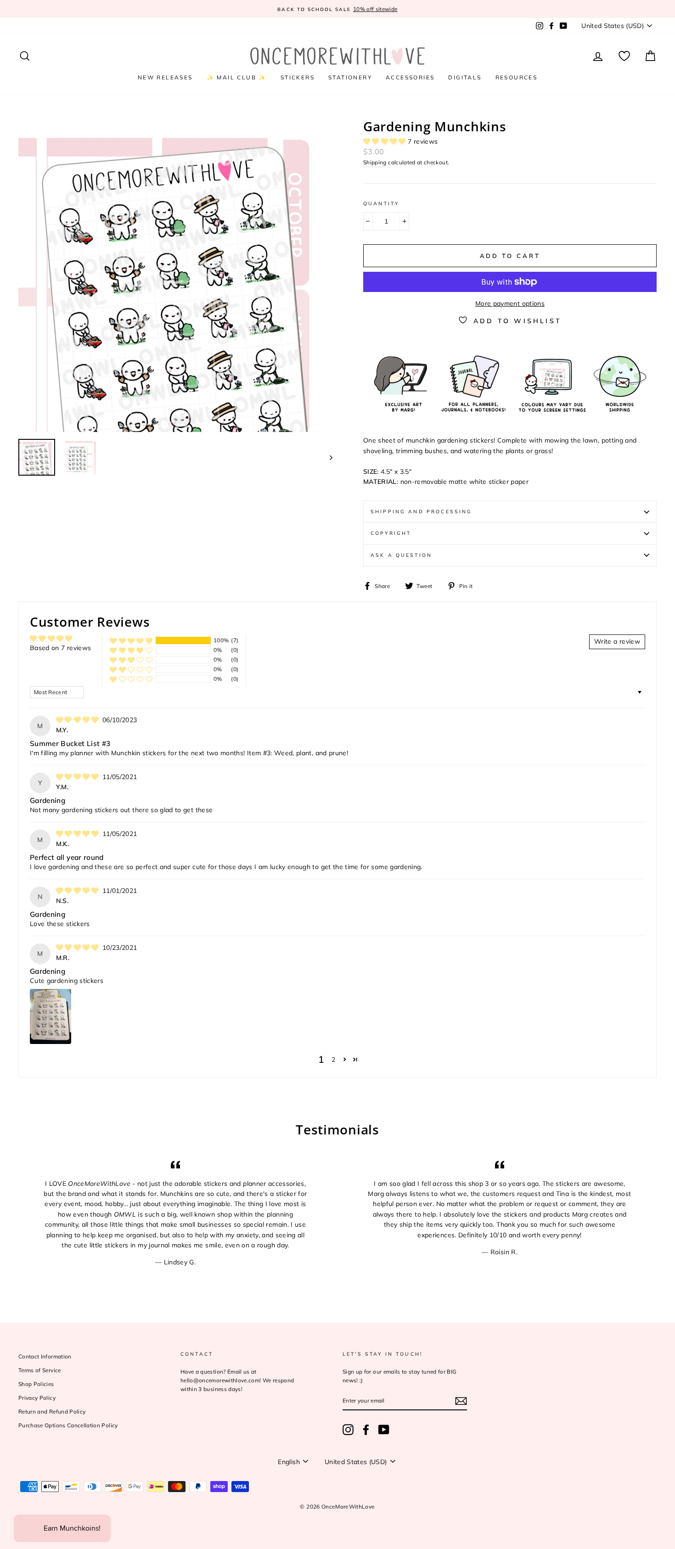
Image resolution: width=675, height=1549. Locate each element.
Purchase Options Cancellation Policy (68, 1425)
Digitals (464, 77)
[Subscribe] (461, 1401)
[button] (385, 141)
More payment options (510, 303)
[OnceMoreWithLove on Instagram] (348, 1429)
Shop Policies (36, 1384)
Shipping (375, 162)
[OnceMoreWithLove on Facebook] (365, 1429)
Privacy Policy (37, 1397)
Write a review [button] (617, 641)
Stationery (350, 77)
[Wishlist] (624, 56)
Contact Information (45, 1356)
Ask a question (401, 555)
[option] (337, 9)
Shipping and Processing (421, 511)
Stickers (298, 77)
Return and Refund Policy (51, 1411)
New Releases (165, 77)
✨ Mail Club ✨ (237, 77)
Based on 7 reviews (60, 648)
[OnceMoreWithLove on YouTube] (383, 1429)
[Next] (326, 457)
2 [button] (333, 1059)
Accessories (410, 77)
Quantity (381, 203)
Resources (516, 77)
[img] (78, 720)
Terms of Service (39, 1370)
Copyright (391, 533)
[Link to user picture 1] (50, 1016)
